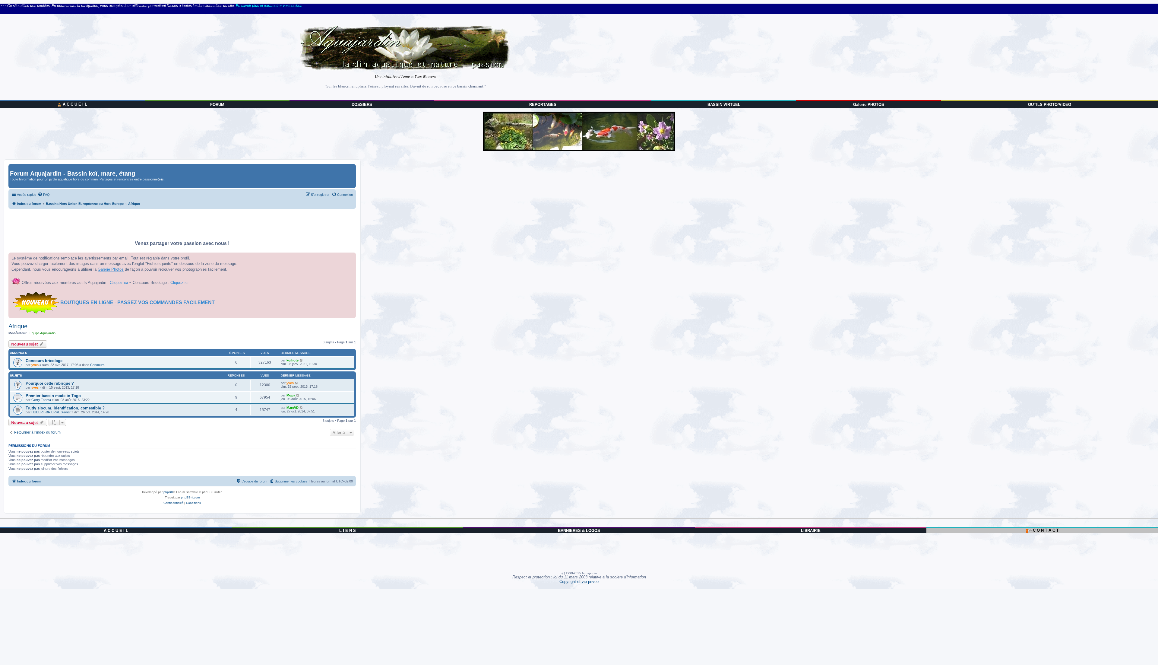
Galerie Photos (111, 269)
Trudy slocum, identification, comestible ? (65, 408)
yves (35, 365)
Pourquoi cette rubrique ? (50, 383)
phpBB (168, 492)
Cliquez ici (119, 282)
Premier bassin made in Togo (53, 395)
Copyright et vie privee (579, 581)
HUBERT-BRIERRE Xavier (51, 412)
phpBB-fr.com (190, 497)
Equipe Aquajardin (42, 333)
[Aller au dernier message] (301, 360)
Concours (97, 365)
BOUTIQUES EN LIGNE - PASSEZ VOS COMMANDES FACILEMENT (137, 302)
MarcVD (292, 407)
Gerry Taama (41, 400)
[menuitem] (44, 194)
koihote (292, 360)
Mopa (290, 395)
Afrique (17, 326)
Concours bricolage (44, 360)
